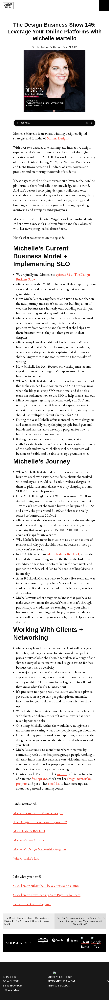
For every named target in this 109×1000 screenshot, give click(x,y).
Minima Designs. (58, 138)
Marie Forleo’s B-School (63, 554)
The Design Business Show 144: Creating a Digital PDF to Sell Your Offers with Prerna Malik (27, 921)
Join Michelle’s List (26, 858)
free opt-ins (39, 778)
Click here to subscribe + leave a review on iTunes (46, 885)
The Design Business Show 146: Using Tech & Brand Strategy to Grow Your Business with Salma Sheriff (80, 921)
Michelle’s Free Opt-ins (28, 840)
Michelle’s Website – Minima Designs (38, 813)
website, (62, 774)
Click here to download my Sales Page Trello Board (46, 895)
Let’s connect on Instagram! (32, 904)
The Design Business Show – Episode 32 (40, 822)
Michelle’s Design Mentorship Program (39, 849)
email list (54, 783)
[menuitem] (23, 977)
